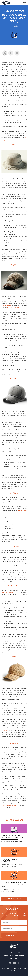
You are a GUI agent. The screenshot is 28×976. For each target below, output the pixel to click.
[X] (10, 963)
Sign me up (10, 935)
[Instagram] (14, 963)
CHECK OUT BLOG (14, 899)
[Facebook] (18, 963)
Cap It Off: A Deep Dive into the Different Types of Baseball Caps (13, 884)
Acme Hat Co (5, 3)
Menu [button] (25, 2)
